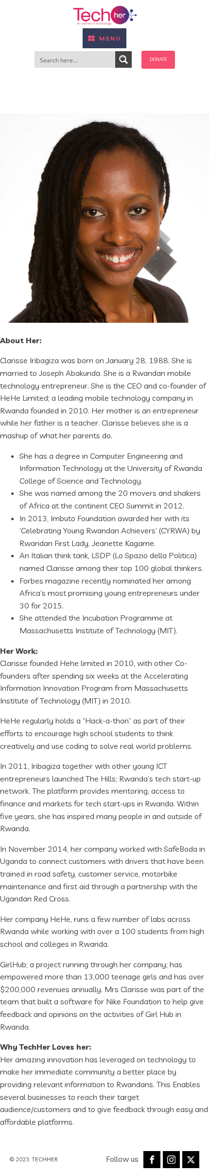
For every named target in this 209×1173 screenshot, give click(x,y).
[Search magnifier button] (123, 59)
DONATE (158, 59)
